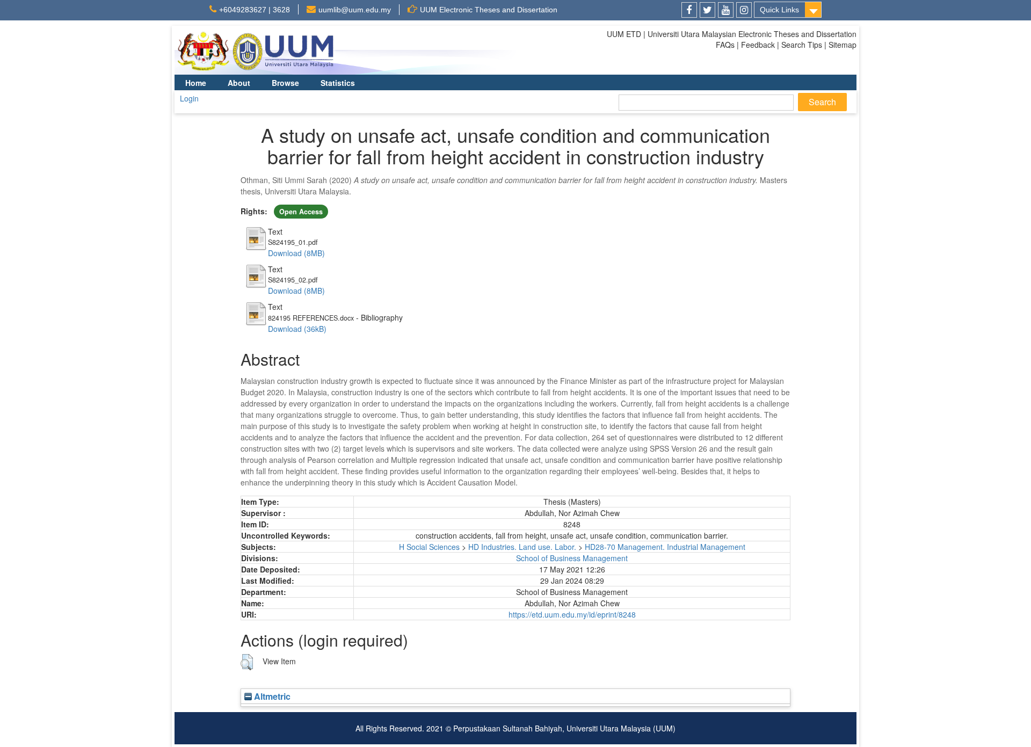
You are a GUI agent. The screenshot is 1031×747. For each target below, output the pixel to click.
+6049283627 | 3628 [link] (254, 9)
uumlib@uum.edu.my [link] (354, 9)
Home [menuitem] (195, 82)
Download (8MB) (296, 253)
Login (189, 98)
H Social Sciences (429, 546)
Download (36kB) (297, 328)
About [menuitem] (239, 82)
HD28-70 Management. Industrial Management (665, 546)
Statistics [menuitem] (338, 82)
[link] (689, 10)
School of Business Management (572, 558)
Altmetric (271, 696)
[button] (247, 662)
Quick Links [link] (779, 9)
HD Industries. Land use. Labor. (522, 546)
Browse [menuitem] (285, 82)
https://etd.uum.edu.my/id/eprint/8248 (572, 614)
